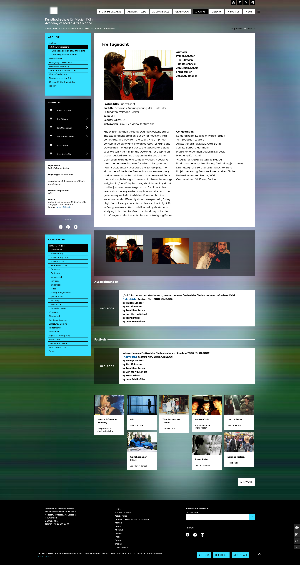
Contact (119, 540)
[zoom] (124, 248)
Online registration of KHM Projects (68, 51)
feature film (109, 28)
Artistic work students (72, 28)
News (249, 11)
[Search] (246, 2)
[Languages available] (233, 2)
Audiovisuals (160, 11)
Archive (200, 11)
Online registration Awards (64, 55)
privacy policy (44, 556)
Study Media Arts (110, 11)
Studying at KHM (123, 512)
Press (117, 537)
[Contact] (239, 2)
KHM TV (53, 86)
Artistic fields (137, 11)
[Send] (252, 517)
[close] (259, 554)
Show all (246, 481)
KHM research (55, 58)
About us (234, 11)
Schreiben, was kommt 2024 (62, 70)
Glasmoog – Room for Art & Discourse (132, 519)
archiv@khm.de (64, 207)
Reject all (221, 555)
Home (48, 28)
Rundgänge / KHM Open (60, 62)
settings (204, 555)
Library (217, 11)
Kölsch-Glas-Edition (58, 74)
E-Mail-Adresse (192, 512)
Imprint (118, 544)
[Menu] (258, 11)
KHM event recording (59, 66)
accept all (240, 555)
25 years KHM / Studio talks (62, 82)
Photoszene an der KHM (60, 78)
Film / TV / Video (93, 28)
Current (118, 533)
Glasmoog (182, 11)
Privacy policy (121, 547)
